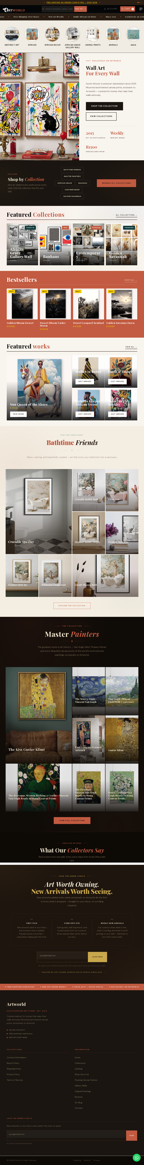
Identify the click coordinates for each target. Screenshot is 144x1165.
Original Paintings (83, 1091)
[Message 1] (137, 2)
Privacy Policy (13, 1074)
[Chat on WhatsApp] (137, 1158)
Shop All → (131, 280)
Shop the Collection (104, 106)
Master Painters (72, 176)
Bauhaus (82, 183)
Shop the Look (82, 1074)
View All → (131, 347)
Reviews (79, 1097)
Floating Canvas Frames (86, 1080)
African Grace (65, 183)
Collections (80, 1063)
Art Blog (78, 1102)
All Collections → (126, 215)
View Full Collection (72, 820)
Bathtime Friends (72, 170)
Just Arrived (84, 381)
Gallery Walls (81, 1085)
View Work (18, 414)
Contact (79, 1108)
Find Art (79, 9)
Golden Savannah (72, 196)
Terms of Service (15, 1080)
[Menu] (141, 9)
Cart (129, 9)
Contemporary (72, 190)
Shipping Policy (14, 1068)
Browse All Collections (116, 183)
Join (131, 1135)
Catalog (78, 1068)
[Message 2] (138, 2)
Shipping (77, 1160)
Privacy (97, 1160)
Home (78, 1057)
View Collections (101, 116)
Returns (87, 1160)
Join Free (97, 957)
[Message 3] (141, 2)
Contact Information (16, 1057)
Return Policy (13, 1063)
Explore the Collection (72, 606)
